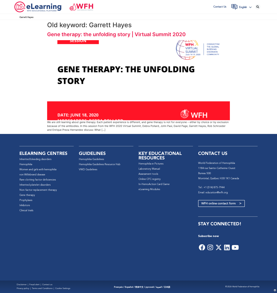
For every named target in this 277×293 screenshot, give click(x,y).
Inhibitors (24, 205)
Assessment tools (148, 174)
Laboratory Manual (149, 169)
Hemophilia (25, 164)
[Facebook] (202, 247)
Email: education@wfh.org (213, 192)
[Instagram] (210, 247)
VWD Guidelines (88, 169)
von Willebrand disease (32, 174)
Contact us (219, 7)
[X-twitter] (218, 247)
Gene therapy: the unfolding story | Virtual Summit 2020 (116, 34)
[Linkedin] (227, 247)
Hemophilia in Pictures (150, 164)
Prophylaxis (25, 200)
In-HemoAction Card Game (154, 184)
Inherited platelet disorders (34, 185)
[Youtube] (235, 247)
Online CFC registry (149, 179)
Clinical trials (26, 210)
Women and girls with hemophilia (37, 169)
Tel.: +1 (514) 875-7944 (211, 187)
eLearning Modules (149, 189)
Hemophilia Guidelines (91, 159)
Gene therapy (27, 195)
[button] (246, 7)
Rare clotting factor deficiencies (37, 180)
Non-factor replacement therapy (38, 190)
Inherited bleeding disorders (35, 159)
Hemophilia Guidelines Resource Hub (99, 164)
